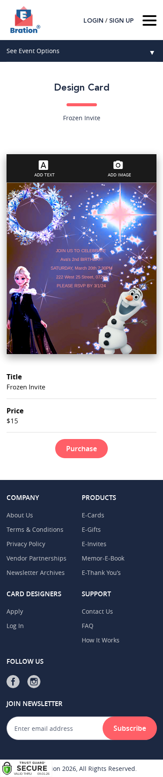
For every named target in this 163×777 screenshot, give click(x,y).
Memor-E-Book (103, 558)
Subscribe (129, 728)
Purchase (81, 448)
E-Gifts (91, 529)
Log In (15, 626)
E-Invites (94, 544)
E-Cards (93, 515)
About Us (20, 515)
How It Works (101, 640)
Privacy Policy (26, 544)
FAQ (87, 626)
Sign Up (121, 21)
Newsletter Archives (36, 572)
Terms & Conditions (35, 529)
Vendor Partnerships (37, 558)
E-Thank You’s (101, 572)
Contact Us (97, 611)
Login (93, 21)
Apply (15, 611)
